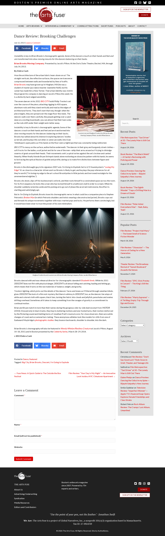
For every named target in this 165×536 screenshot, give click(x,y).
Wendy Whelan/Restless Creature (75, 328)
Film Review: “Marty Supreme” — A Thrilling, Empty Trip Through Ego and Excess (135, 300)
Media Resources (22, 502)
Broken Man (28, 197)
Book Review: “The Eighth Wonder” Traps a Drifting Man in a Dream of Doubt (136, 190)
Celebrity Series (61, 331)
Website (18, 447)
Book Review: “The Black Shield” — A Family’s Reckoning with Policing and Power (135, 157)
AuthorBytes (103, 531)
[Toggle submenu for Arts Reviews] (41, 25)
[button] (136, 9)
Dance (25, 359)
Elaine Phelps (126, 377)
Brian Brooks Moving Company (29, 63)
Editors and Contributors (25, 507)
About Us (18, 489)
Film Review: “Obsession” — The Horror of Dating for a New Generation (135, 250)
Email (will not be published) (28, 436)
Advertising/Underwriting (25, 494)
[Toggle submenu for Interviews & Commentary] (73, 25)
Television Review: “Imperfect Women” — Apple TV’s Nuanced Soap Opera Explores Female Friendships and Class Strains (135, 393)
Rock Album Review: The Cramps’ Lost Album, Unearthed (135, 407)
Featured (33, 359)
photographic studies (44, 320)
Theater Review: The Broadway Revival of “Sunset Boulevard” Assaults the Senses (134, 267)
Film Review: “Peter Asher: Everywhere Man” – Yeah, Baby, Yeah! (134, 207)
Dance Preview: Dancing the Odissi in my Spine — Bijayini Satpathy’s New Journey (133, 173)
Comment (19, 395)
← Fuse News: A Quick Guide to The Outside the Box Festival (37, 374)
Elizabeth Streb (87, 280)
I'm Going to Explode (59, 362)
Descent (46, 362)
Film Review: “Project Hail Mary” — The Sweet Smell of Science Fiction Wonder (135, 233)
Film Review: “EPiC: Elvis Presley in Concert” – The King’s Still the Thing (135, 283)
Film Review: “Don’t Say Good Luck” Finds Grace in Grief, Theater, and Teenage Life (135, 359)
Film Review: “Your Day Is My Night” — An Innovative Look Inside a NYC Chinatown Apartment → (92, 374)
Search (136, 118)
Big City (25, 362)
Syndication (19, 498)
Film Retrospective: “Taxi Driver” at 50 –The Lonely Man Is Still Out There (135, 140)
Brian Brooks (20, 84)
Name (17, 424)
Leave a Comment (33, 43)
